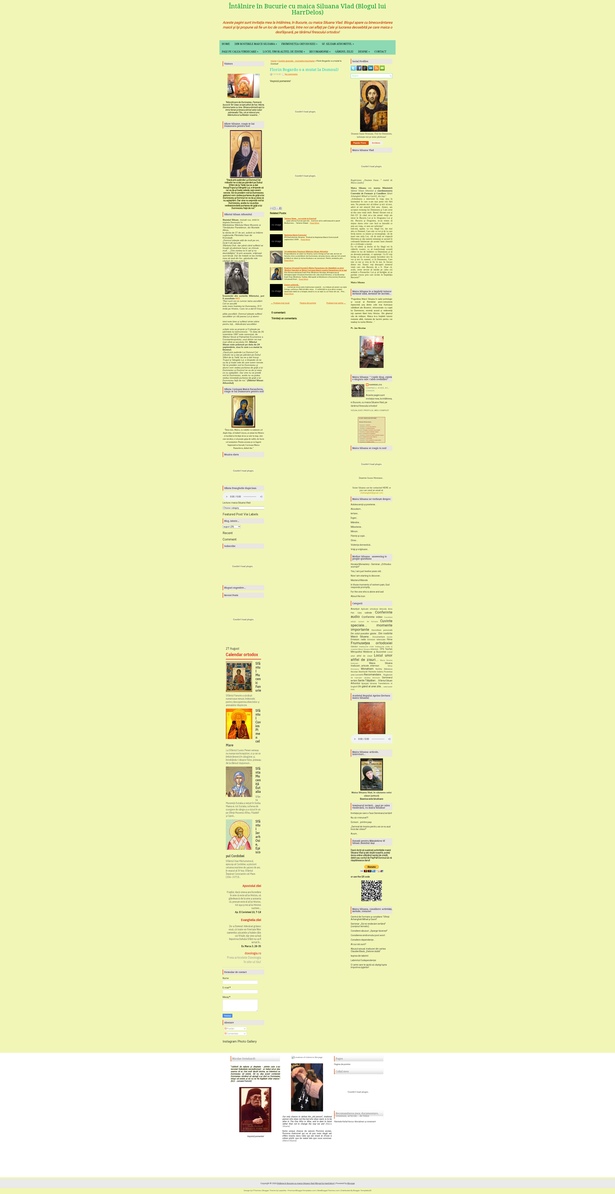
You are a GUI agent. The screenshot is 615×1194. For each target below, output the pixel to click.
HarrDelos (375, 385)
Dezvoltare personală (382, 630)
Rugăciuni (387, 675)
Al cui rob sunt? (358, 944)
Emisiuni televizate (376, 639)
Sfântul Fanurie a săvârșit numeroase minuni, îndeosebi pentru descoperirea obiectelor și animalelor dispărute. (242, 700)
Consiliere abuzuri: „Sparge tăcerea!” (369, 931)
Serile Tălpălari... (367, 680)
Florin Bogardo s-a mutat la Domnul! (304, 70)
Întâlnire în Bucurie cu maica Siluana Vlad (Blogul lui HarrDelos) (307, 9)
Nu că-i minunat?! (359, 817)
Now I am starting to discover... (366, 575)
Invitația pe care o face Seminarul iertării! (371, 813)
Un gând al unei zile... (370, 686)
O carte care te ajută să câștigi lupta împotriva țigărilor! (369, 966)
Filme (389, 639)
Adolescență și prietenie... (364, 504)
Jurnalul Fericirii (244, 1081)
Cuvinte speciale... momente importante (296, 61)
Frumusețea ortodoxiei (299, 43)
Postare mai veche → (336, 303)
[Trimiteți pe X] (277, 208)
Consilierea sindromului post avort (368, 935)
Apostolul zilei (251, 886)
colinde (368, 612)
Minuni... (355, 531)
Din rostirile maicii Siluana (256, 43)
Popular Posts (359, 143)
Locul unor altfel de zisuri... (371, 657)
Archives (376, 143)
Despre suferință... (291, 285)
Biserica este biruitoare (371, 799)
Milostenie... (357, 527)
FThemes (257, 1191)
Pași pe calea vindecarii (240, 51)
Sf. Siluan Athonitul (338, 43)
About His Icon (358, 596)
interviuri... (375, 649)
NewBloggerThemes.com (328, 1191)
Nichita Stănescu (384, 669)
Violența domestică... (361, 545)
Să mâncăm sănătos (360, 678)
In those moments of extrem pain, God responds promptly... (370, 586)
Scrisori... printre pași (361, 822)
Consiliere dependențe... (363, 939)
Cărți (359, 613)
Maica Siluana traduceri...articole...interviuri (371, 664)
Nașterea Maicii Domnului (295, 235)
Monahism (367, 668)
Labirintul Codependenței (363, 960)
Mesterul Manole (359, 580)
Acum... (354, 833)
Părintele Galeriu (375, 671)
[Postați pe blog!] (274, 208)
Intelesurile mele (366, 647)
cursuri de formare (368, 622)
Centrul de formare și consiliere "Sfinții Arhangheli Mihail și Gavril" (370, 918)
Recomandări (320, 51)
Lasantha (282, 1191)
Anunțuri (355, 609)
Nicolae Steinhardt (359, 671)
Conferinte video (372, 616)
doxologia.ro (253, 953)
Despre (364, 51)
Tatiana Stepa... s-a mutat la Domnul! (300, 218)
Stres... (354, 540)
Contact (380, 51)
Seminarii (376, 678)
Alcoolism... (356, 509)
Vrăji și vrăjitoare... (360, 549)
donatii (389, 637)
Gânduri (354, 646)
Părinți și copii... (358, 536)
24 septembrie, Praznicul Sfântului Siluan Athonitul (306, 251)
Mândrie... (356, 522)
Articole (383, 609)
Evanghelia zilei (251, 920)
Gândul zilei (344, 51)
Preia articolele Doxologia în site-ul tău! (244, 959)
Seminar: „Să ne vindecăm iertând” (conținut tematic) (368, 925)
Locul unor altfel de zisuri (284, 51)
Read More (314, 223)
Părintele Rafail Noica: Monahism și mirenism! (355, 1121)
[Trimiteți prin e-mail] (271, 208)
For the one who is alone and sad (367, 591)
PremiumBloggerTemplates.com (302, 1191)
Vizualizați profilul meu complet (370, 410)
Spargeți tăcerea (369, 683)
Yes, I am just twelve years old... (366, 571)
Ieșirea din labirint (359, 955)
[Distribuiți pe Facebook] (280, 208)
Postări (230, 1028)
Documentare (379, 637)
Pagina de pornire (308, 303)
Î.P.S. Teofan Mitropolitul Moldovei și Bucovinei (371, 650)
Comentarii (232, 1033)
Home (226, 43)
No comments (291, 74)
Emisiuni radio (358, 639)
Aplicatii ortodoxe (369, 609)
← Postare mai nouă (280, 303)
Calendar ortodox (242, 654)
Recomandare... (373, 674)
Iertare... (355, 513)
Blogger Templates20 (362, 1191)
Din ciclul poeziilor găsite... (364, 633)
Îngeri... (354, 518)
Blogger (351, 1183)
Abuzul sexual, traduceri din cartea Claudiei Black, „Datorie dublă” (368, 950)
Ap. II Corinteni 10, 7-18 (248, 912)
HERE (385, 488)
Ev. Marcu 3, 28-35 (251, 946)
